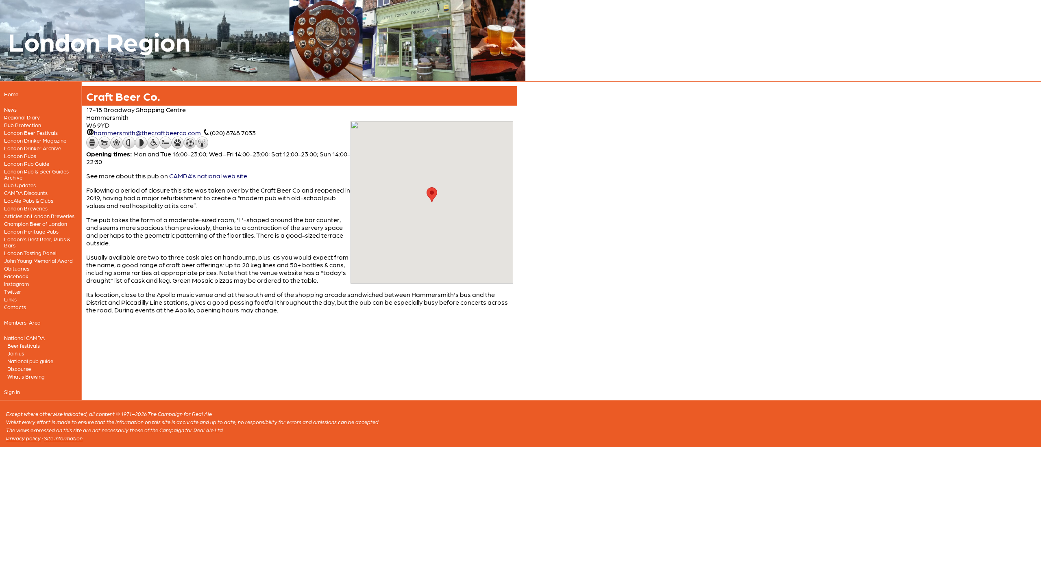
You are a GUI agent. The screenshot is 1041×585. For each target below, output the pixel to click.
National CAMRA (24, 338)
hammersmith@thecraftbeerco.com (147, 132)
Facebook (16, 276)
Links (10, 299)
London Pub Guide (26, 163)
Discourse (19, 369)
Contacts (15, 307)
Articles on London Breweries (39, 216)
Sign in (12, 392)
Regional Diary (22, 117)
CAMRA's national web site (208, 176)
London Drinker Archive (32, 148)
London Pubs (20, 156)
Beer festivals (23, 345)
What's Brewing (26, 376)
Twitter (12, 291)
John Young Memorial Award (38, 261)
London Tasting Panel (30, 253)
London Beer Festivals (31, 133)
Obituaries (16, 268)
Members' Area (22, 322)
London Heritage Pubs (31, 231)
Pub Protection (22, 125)
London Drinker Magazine (35, 140)
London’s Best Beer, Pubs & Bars (37, 242)
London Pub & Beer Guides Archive (36, 174)
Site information (63, 438)
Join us (15, 353)
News (10, 109)
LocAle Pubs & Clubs (28, 200)
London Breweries (26, 208)
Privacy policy (23, 438)
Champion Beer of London (35, 224)
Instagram (16, 284)
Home (11, 94)
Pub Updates (20, 185)
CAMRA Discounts (26, 193)
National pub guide (30, 361)
